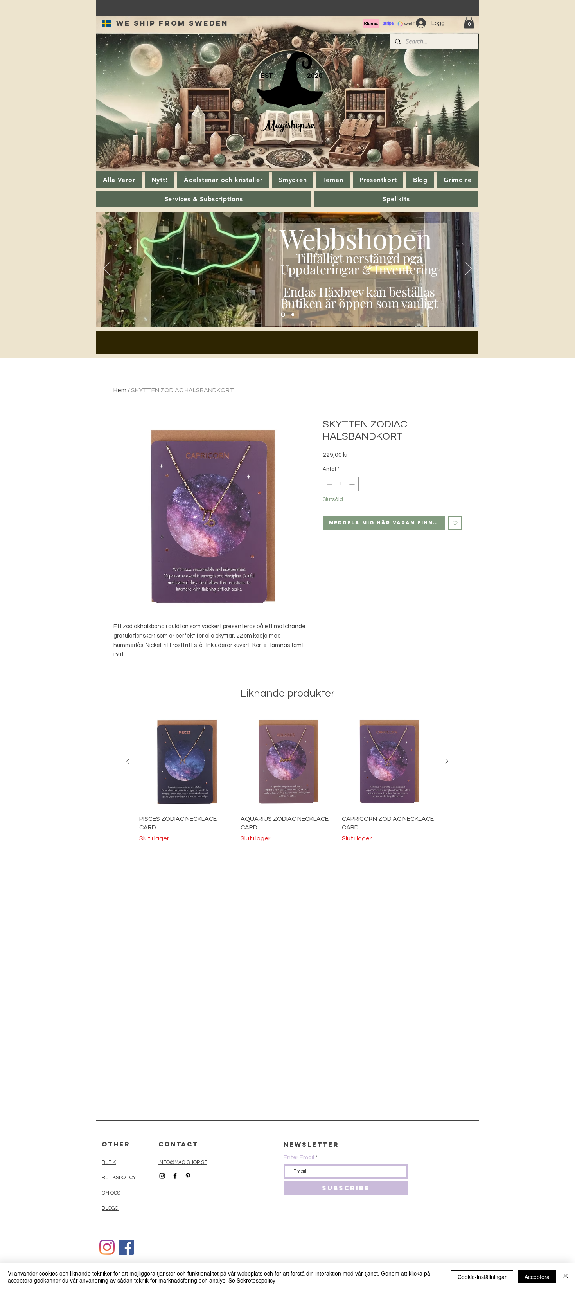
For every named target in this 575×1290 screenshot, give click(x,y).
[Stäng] (565, 1277)
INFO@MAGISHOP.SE (182, 1162)
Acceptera (537, 1277)
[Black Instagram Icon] (162, 1176)
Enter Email (299, 1157)
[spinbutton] (341, 484)
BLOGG (110, 1208)
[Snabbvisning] (186, 761)
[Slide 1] (283, 315)
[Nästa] (468, 269)
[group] (287, 778)
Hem (119, 390)
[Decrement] (329, 484)
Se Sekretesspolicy (251, 1280)
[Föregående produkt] (128, 761)
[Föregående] (106, 269)
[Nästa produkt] (446, 761)
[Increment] (353, 484)
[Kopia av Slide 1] (292, 314)
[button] (469, 21)
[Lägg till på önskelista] (455, 523)
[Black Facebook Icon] (175, 1176)
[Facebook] (126, 1247)
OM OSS (111, 1193)
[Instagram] (107, 1247)
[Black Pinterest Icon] (188, 1176)
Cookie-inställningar (482, 1277)
